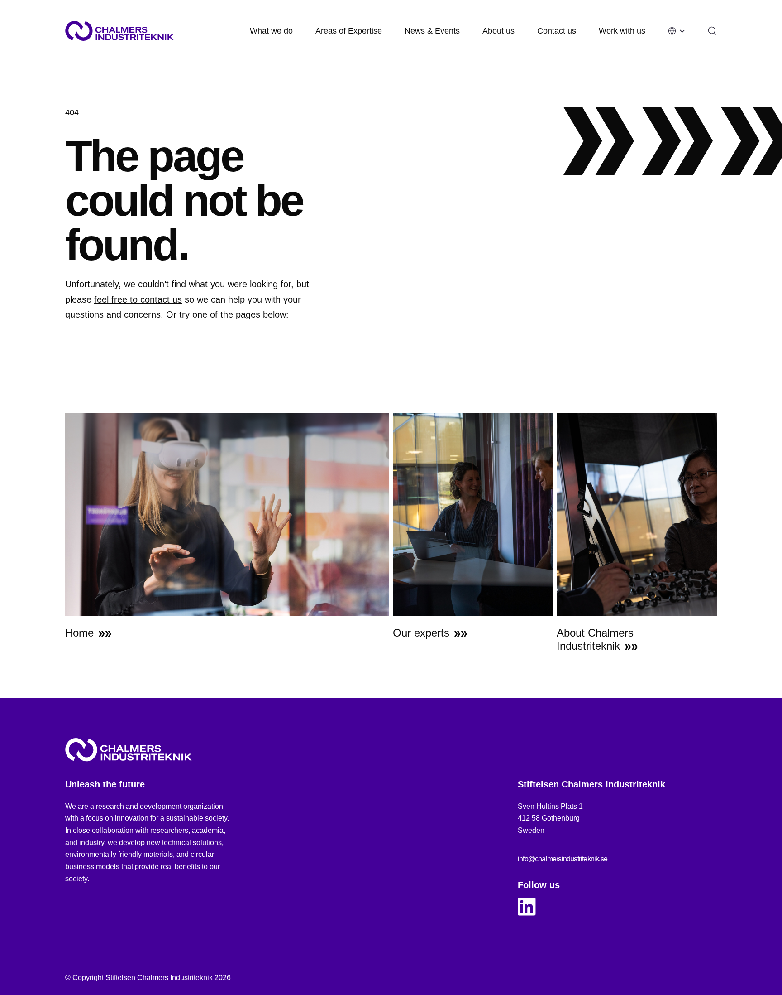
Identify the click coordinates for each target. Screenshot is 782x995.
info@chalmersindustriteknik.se (562, 859)
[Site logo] (119, 31)
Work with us (622, 30)
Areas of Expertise (348, 30)
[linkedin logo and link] (527, 907)
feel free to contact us (138, 299)
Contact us (556, 30)
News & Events (432, 30)
